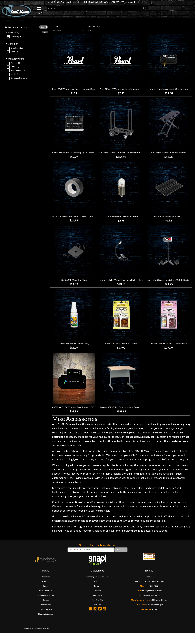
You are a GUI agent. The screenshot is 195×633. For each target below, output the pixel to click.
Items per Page (93, 26)
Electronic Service (45, 614)
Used (14, 51)
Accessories (7, 21)
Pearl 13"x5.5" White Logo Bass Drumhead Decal (122, 89)
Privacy (98, 591)
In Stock (16, 36)
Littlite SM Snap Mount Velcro (168, 216)
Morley (15, 74)
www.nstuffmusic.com (151, 595)
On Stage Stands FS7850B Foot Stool (168, 152)
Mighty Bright (18, 70)
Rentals (46, 600)
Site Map (97, 604)
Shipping (97, 581)
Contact (45, 581)
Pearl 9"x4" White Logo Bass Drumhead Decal (74, 89)
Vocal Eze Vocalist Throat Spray (74, 343)
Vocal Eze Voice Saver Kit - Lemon (121, 343)
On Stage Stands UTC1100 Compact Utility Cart (122, 152)
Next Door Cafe (45, 591)
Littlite (15, 67)
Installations (46, 604)
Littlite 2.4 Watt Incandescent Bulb (121, 216)
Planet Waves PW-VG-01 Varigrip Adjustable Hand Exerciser (81, 152)
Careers (45, 586)
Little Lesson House (46, 595)
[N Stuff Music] (16, 10)
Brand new (17, 48)
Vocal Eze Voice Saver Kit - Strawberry (168, 343)
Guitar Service (46, 609)
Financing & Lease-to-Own (97, 577)
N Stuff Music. (31, 628)
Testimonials (97, 600)
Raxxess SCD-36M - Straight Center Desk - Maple (123, 407)
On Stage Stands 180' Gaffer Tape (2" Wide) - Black (76, 216)
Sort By (55, 26)
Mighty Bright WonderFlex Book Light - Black (121, 280)
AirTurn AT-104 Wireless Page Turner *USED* (74, 407)
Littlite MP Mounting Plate (74, 280)
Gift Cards (97, 595)
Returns (97, 586)
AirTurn (15, 63)
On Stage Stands (19, 78)
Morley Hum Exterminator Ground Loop (169, 89)
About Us (46, 577)
